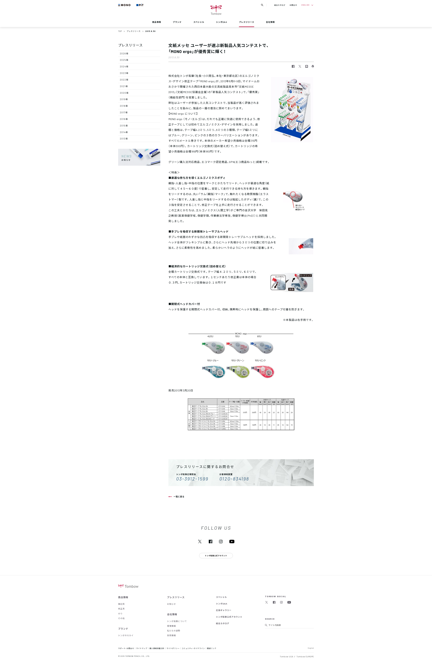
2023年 (124, 73)
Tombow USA (286, 656)
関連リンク (211, 648)
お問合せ (293, 5)
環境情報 (171, 625)
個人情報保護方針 (157, 648)
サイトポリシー (173, 648)
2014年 (124, 132)
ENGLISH (305, 5)
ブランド (177, 21)
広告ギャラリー (223, 610)
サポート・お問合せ (126, 648)
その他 (121, 618)
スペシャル (198, 21)
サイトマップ (141, 648)
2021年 (124, 86)
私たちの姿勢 (173, 630)
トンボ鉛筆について (177, 621)
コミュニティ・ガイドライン (193, 648)
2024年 (124, 66)
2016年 (124, 119)
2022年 (124, 79)
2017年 (124, 112)
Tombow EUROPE (305, 656)
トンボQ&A (221, 21)
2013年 (124, 138)
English (311, 648)
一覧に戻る (178, 496)
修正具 (121, 608)
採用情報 (171, 635)
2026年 (124, 53)
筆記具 (121, 603)
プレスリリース (246, 21)
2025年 (124, 59)
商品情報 (156, 21)
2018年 (124, 105)
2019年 (124, 99)
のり (120, 613)
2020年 (124, 92)
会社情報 (270, 21)
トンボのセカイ (125, 635)
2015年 (124, 125)
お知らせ (171, 603)
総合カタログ (279, 5)
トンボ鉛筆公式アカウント (229, 616)
